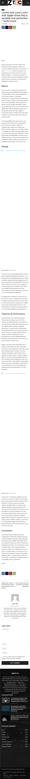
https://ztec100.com (15, 606)
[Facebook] (3, 27)
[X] (6, 27)
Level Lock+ (7, 71)
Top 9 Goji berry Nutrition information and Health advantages (21, 584)
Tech (7, 7)
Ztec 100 (5, 23)
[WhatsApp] (14, 27)
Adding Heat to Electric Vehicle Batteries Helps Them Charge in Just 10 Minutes (8, 585)
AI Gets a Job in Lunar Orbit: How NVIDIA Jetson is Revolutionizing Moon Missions (19, 717)
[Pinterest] (10, 27)
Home (3, 7)
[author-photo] (15, 601)
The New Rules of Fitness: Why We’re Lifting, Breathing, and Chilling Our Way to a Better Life (19, 700)
